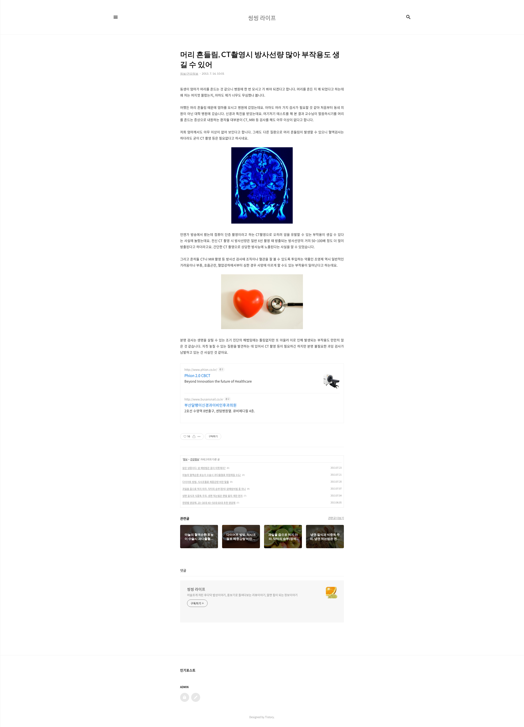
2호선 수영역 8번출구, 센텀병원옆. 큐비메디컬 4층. (219, 410)
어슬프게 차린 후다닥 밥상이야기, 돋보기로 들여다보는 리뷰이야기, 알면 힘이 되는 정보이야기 (242, 595)
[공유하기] (193, 436)
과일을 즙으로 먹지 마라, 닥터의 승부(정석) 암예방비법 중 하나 (214, 489)
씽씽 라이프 (196, 589)
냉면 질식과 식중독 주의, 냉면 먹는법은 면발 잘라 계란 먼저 (212, 496)
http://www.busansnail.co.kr (203, 399)
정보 (185, 459)
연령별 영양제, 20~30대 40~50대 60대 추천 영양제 (208, 503)
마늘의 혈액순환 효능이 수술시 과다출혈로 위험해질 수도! (211, 475)
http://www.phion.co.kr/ (200, 369)
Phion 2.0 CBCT (197, 375)
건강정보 (194, 459)
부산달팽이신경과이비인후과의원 (210, 405)
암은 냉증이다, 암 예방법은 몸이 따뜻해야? (204, 468)
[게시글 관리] (199, 436)
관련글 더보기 (336, 518)
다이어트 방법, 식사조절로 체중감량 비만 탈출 (205, 482)
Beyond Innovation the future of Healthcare (218, 381)
